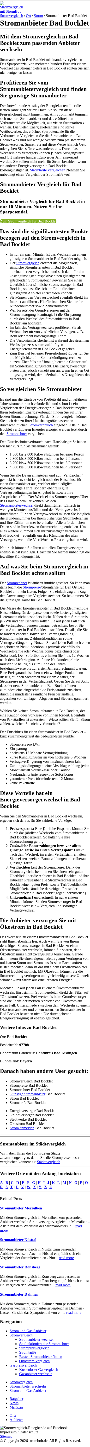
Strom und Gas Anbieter (28, 1331)
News (14, 1403)
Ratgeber (16, 1399)
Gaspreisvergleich (23, 1365)
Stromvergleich (11, 16)
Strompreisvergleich (34, 1348)
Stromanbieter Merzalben (21, 1208)
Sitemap (6, 1436)
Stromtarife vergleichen (47, 170)
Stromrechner (16, 434)
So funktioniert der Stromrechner (44, 1344)
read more (66, 1258)
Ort (28, 16)
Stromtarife (27, 1352)
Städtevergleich (48, 1162)
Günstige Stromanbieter (27, 1094)
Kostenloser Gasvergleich (38, 1369)
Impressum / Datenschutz (19, 1432)
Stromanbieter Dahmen (19, 1294)
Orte (13, 1415)
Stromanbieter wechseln (37, 1339)
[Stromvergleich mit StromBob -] (13, 11)
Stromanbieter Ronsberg (20, 1267)
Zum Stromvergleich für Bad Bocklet (28, 221)
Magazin (16, 1407)
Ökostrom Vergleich (34, 1361)
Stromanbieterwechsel (16, 505)
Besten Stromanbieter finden (40, 1357)
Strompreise (32, 587)
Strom (38, 16)
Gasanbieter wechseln (35, 1374)
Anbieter (16, 1420)
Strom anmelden (22, 1128)
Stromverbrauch (41, 425)
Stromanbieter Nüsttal (18, 1240)
